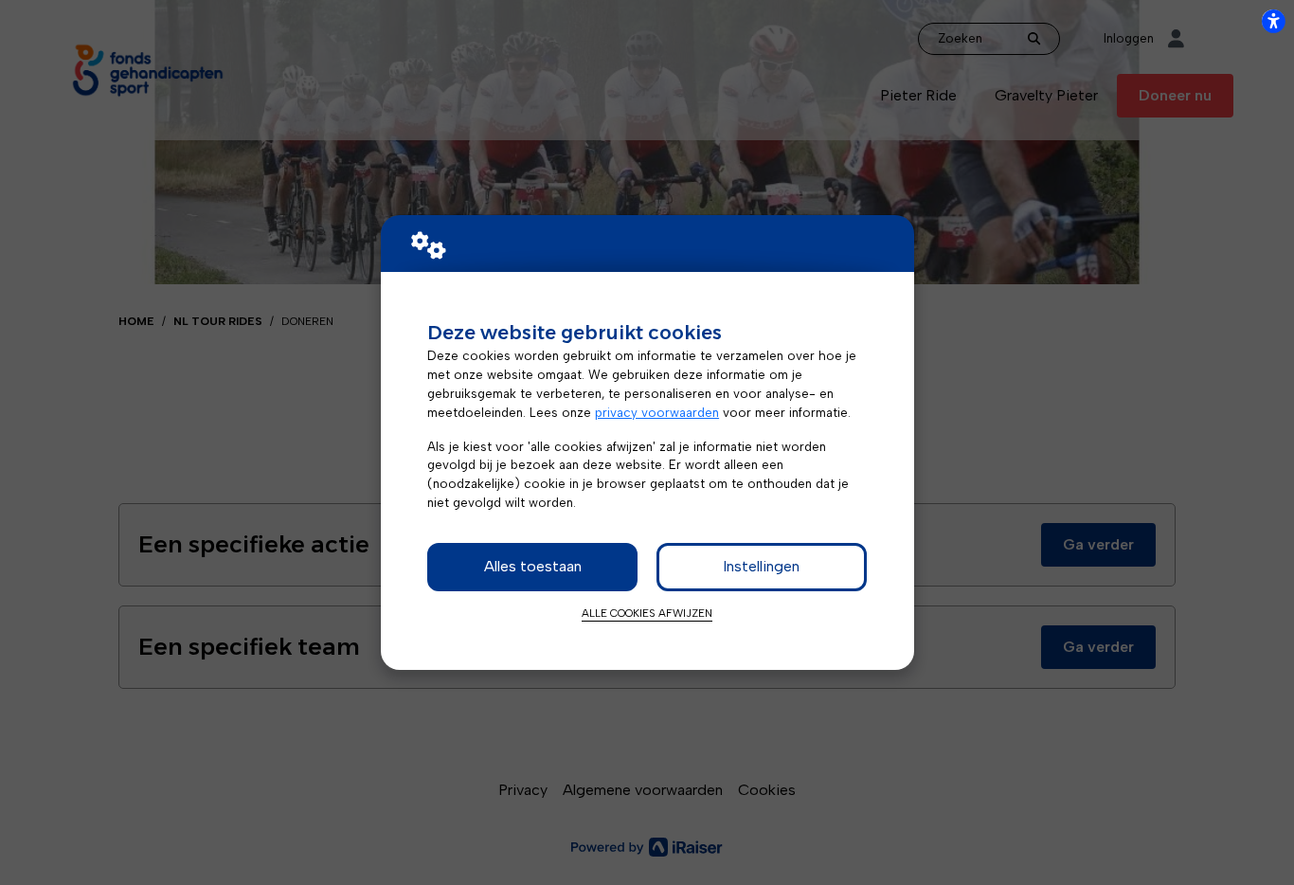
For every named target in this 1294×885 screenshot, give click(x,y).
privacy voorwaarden (657, 412)
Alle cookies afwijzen (647, 613)
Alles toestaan (533, 566)
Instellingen (761, 566)
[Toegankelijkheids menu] (1273, 20)
